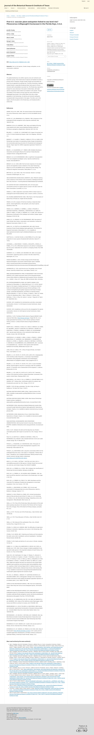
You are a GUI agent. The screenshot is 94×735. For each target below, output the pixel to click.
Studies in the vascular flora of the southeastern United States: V (45, 663)
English (71, 30)
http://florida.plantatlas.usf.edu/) (22, 630)
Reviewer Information (53, 8)
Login (88, 1)
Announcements (21, 8)
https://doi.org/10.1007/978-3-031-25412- (17, 458)
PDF (50, 29)
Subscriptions (31, 8)
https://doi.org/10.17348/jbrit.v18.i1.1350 (19, 62)
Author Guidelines (41, 8)
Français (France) (74, 37)
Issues (12, 8)
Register (83, 1)
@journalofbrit (22, 717)
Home (8, 15)
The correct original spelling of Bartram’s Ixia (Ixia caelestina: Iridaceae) (45, 692)
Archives (13, 15)
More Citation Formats (53, 56)
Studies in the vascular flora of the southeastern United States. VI (29, 659)
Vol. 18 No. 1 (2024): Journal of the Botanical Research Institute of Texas (32, 15)
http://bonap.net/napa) (23, 318)
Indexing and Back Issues (11, 11)
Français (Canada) (74, 35)
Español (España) (74, 39)
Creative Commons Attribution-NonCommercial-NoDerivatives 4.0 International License (55, 89)
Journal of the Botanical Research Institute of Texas (26, 5)
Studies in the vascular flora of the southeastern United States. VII (33, 653)
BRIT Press (16, 713)
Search (87, 8)
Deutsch (72, 32)
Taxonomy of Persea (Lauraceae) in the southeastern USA (31, 685)
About (6, 8)
